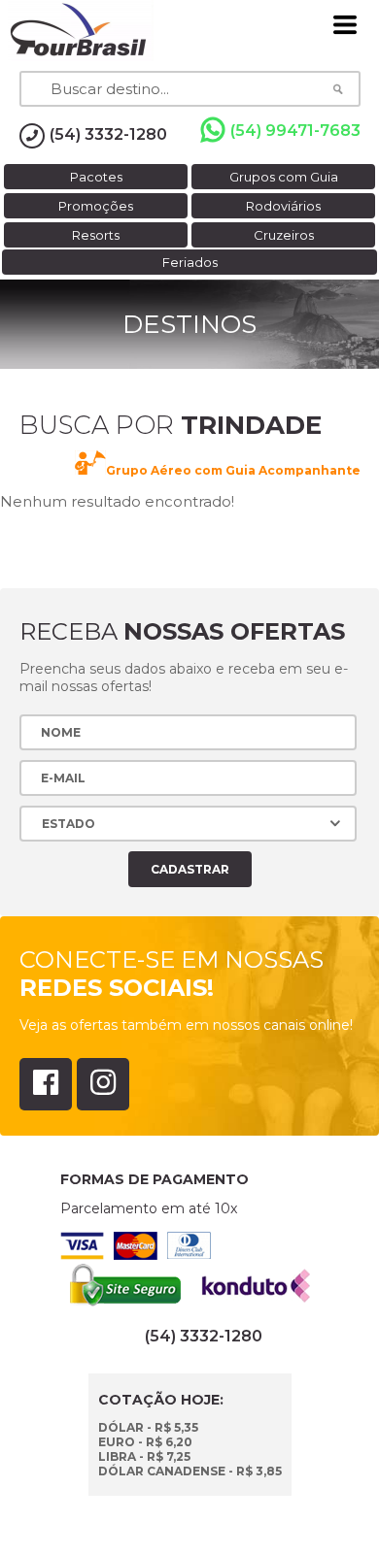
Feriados (190, 262)
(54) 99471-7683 (295, 130)
